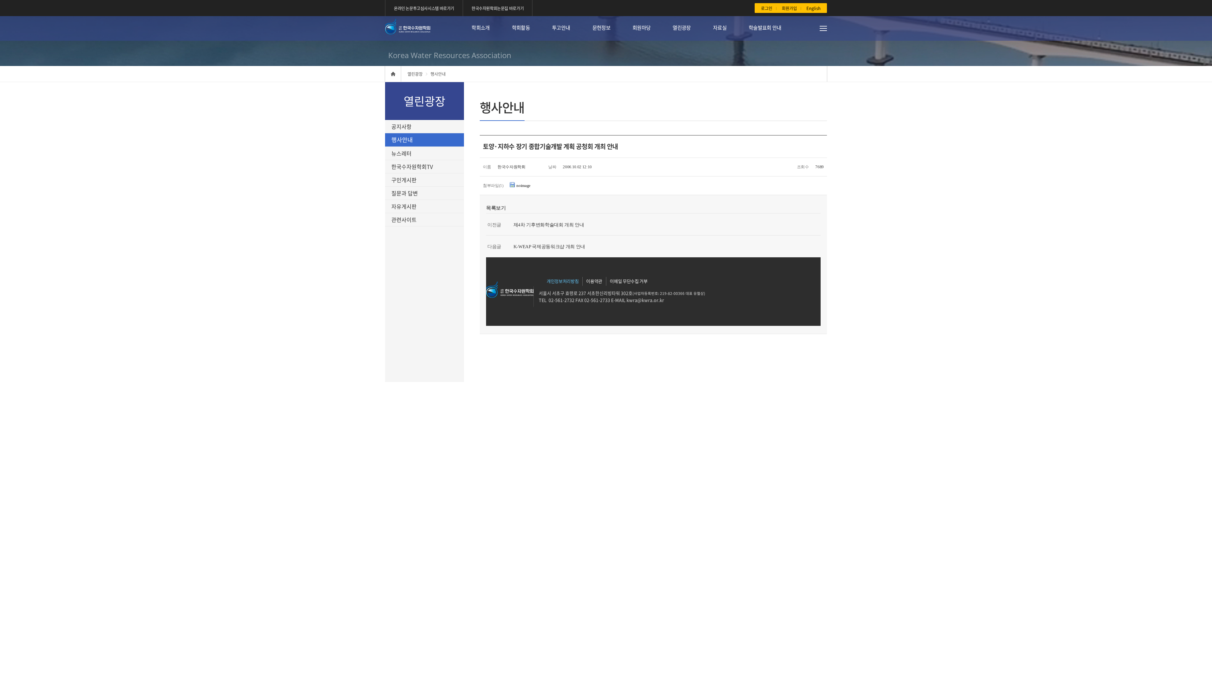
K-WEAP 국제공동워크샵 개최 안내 (549, 246)
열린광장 (682, 27)
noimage (523, 185)
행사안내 (402, 139)
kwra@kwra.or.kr (645, 300)
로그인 (766, 8)
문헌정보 (601, 27)
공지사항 (401, 126)
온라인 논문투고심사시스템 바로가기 (424, 8)
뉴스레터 (401, 153)
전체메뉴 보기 (816, 28)
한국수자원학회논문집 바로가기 (498, 8)
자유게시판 (404, 206)
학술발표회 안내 (765, 27)
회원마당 (642, 27)
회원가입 (789, 8)
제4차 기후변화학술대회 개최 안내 (549, 224)
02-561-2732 (561, 300)
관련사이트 (404, 220)
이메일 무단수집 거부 (628, 281)
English (813, 8)
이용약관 (594, 281)
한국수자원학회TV (412, 166)
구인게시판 (404, 180)
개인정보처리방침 (563, 281)
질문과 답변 (404, 193)
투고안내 (561, 27)
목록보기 (496, 208)
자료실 (720, 27)
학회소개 (481, 27)
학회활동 (521, 27)
